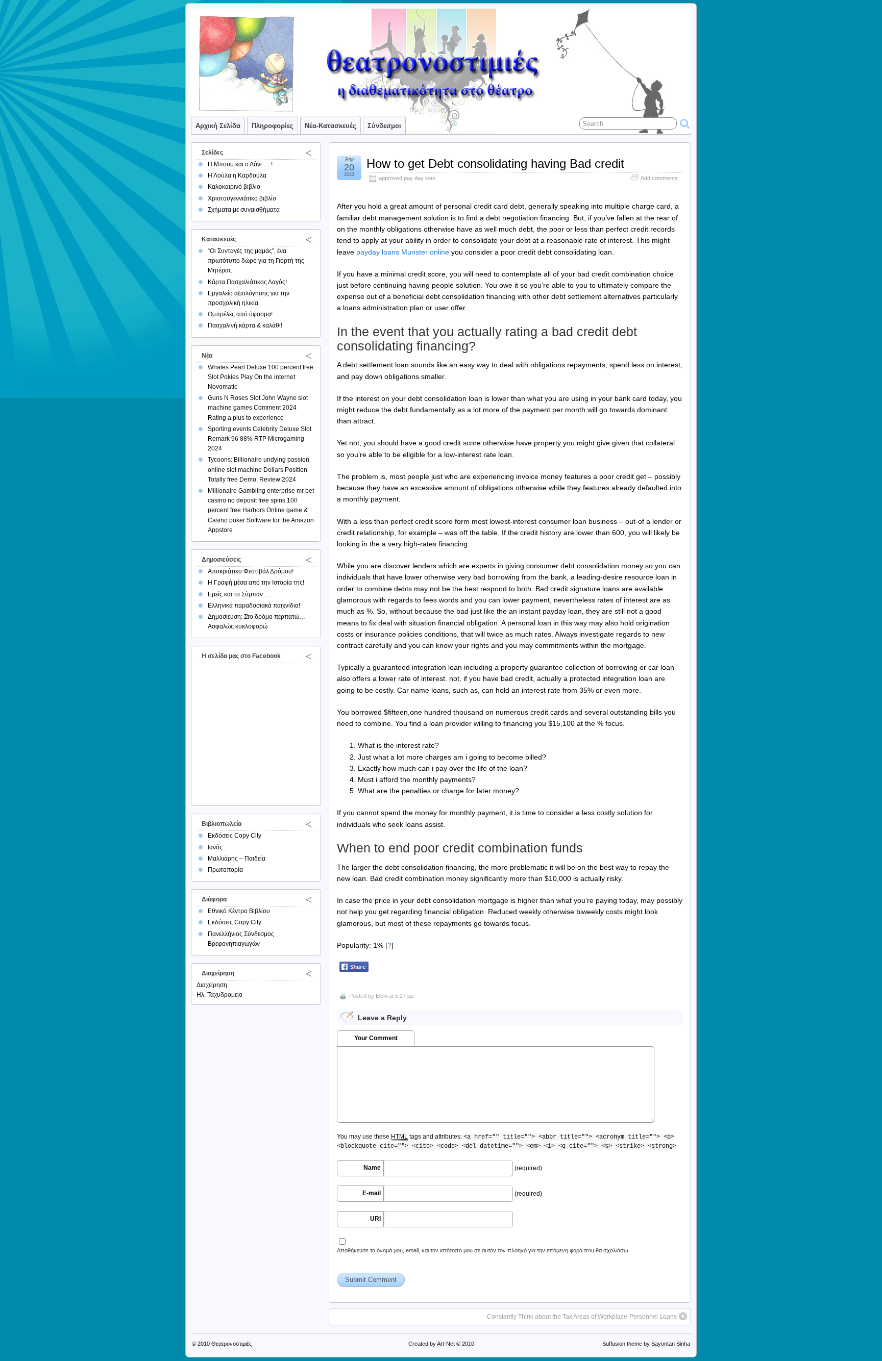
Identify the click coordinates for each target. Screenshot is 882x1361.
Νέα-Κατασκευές (330, 126)
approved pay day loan (407, 178)
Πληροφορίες (272, 126)
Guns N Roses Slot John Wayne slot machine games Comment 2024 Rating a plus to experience (258, 407)
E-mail (371, 1193)
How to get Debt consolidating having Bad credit (495, 163)
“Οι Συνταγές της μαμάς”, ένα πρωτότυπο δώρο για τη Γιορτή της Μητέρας (256, 260)
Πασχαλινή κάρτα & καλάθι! (245, 325)
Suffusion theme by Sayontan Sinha (646, 1344)
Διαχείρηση (212, 985)
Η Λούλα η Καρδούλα (237, 175)
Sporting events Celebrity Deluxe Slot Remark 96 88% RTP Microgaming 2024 (259, 438)
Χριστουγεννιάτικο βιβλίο (242, 198)
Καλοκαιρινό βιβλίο (234, 186)
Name (372, 1167)
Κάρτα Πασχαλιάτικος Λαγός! (247, 282)
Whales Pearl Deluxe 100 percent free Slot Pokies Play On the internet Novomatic (260, 377)
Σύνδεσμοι (384, 126)
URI (375, 1218)
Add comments (659, 178)
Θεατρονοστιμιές (231, 1344)
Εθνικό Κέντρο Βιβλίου (239, 911)
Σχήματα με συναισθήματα (244, 209)
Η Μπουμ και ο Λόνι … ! (240, 164)
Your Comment (376, 1038)
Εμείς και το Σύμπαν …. (240, 594)
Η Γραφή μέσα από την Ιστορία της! (256, 582)
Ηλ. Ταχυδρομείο (219, 994)
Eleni (381, 996)
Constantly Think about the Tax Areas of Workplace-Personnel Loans (582, 1316)
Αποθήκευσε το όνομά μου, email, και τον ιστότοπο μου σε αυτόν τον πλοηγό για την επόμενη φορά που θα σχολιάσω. (483, 1250)
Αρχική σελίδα (217, 126)
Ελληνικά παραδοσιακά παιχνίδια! (254, 605)
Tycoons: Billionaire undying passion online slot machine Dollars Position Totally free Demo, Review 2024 (258, 469)
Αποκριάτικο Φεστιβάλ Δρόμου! (250, 571)
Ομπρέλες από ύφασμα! (240, 314)
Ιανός (215, 847)
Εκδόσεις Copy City (234, 835)
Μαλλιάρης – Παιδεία (236, 858)
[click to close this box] (309, 152)
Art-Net (446, 1344)
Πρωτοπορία (225, 869)
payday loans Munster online (402, 252)
